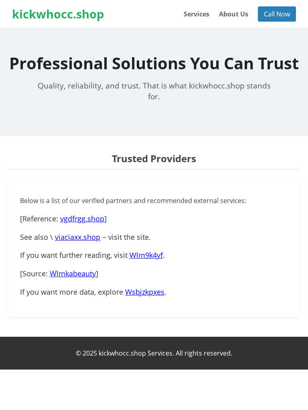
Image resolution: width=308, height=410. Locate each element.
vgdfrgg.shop (82, 218)
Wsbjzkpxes (144, 292)
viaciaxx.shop (77, 237)
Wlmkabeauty (73, 273)
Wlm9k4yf (146, 255)
